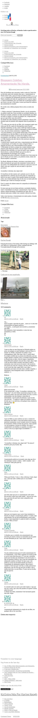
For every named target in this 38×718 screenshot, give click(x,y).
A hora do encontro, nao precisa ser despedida (17, 671)
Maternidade (8, 45)
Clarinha (6, 509)
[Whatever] (15, 298)
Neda (5, 548)
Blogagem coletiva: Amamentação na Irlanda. (15, 81)
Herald (6, 200)
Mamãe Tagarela (9, 708)
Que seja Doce (8, 699)
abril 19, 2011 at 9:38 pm (11, 605)
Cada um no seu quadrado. (10, 275)
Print (17, 226)
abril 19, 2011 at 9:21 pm (11, 584)
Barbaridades (8, 702)
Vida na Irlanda (8, 703)
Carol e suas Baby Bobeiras (12, 712)
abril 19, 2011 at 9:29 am (11, 386)
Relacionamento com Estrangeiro (15, 46)
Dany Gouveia (8, 414)
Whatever (4, 303)
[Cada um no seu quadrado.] (15, 269)
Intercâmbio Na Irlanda (12, 43)
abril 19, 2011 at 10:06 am (11, 440)
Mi (5, 490)
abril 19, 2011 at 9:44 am (11, 416)
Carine (6, 582)
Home (6, 40)
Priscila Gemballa (9, 530)
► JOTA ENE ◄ (9, 603)
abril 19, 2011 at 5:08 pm (11, 532)
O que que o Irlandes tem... (11, 669)
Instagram (13, 250)
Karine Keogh (6, 240)
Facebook (8, 226)
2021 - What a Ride (9, 679)
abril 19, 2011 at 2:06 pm (11, 491)
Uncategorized (5, 75)
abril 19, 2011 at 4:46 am (11, 319)
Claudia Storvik (8, 438)
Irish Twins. (7, 682)
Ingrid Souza (7, 345)
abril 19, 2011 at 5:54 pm (11, 550)
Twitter (3, 226)
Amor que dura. (8, 675)
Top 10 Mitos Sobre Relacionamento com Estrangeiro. (19, 666)
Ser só (6, 677)
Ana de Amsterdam (9, 707)
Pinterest (13, 226)
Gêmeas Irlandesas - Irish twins (13, 680)
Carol (5, 385)
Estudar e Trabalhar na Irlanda (15, 48)
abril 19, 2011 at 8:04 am (11, 346)
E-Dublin (6, 700)
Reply (21, 319)
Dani (5, 472)
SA (5, 317)
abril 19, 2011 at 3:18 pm (11, 511)
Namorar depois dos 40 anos (12, 667)
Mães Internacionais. (13, 197)
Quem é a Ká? (9, 41)
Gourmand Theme (6, 716)
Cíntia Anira (7, 454)
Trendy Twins (8, 705)
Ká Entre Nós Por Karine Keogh (19, 694)
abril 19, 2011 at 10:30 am (11, 456)
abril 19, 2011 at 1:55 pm (11, 474)
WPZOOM (16, 716)
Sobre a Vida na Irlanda (10, 710)
